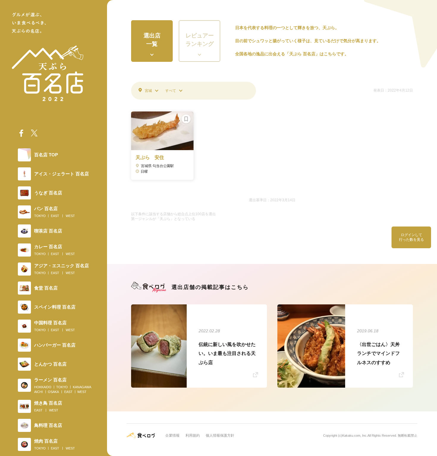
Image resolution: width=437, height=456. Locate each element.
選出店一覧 (152, 39)
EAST (55, 216)
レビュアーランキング (200, 39)
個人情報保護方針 (220, 435)
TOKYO (40, 216)
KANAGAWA (82, 387)
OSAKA (53, 392)
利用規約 (193, 435)
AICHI (38, 392)
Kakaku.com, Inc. (354, 435)
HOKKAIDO (42, 387)
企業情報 (172, 435)
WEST (70, 216)
